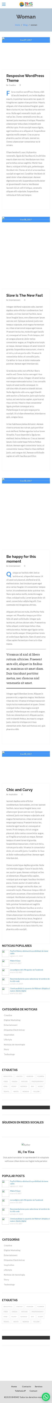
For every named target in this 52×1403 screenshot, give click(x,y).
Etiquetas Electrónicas (14, 1030)
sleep (40, 1086)
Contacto (26, 1386)
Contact (33, 1391)
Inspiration (13, 794)
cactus (19, 1076)
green (14, 1081)
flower (40, 1076)
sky (32, 1086)
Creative (12, 85)
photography (38, 1081)
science (24, 1086)
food (6, 1081)
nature (24, 1081)
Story (6, 1049)
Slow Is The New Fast (24, 295)
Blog (25, 25)
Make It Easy (15, 961)
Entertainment (14, 300)
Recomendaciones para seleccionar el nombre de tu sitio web (30, 980)
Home (14, 1386)
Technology (9, 1054)
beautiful (8, 1076)
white (16, 1091)
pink (5, 1086)
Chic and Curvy (19, 790)
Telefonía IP (20, 1391)
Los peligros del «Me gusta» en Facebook (26, 970)
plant (14, 1086)
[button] (46, 1397)
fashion (29, 1076)
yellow (36, 1091)
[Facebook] (26, 1128)
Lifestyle (8, 1040)
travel (6, 1091)
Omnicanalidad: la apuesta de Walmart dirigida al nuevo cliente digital (30, 989)
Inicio (17, 25)
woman (26, 1091)
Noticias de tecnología (14, 1044)
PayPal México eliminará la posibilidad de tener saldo (29, 952)
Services (38, 1386)
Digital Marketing (12, 1020)
